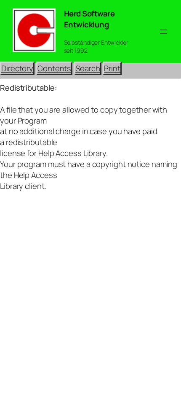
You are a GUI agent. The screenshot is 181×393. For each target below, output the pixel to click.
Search (87, 68)
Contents (54, 68)
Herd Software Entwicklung (89, 19)
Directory (17, 68)
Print (112, 68)
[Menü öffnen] (163, 32)
